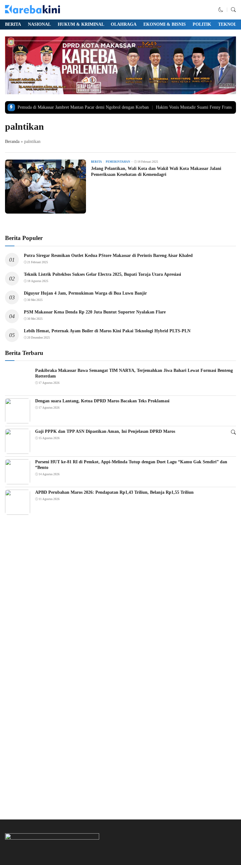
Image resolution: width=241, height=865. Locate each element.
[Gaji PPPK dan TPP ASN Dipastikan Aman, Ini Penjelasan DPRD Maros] (17, 449)
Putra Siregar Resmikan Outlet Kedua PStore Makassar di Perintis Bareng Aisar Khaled (108, 255)
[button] (220, 9)
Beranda (12, 141)
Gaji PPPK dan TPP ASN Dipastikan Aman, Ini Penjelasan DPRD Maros (105, 431)
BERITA (13, 24)
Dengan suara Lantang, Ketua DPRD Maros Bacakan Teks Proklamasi (102, 401)
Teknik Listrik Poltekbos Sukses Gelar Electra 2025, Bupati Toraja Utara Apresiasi (102, 274)
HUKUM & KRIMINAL (81, 24)
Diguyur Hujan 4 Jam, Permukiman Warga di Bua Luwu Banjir (85, 293)
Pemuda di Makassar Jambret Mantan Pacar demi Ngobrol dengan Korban (83, 107)
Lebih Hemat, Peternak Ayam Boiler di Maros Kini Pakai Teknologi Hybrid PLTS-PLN (107, 331)
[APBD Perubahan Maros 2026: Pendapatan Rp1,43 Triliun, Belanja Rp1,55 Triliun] (17, 510)
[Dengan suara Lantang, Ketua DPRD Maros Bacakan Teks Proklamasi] (17, 419)
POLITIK (202, 24)
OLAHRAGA (124, 24)
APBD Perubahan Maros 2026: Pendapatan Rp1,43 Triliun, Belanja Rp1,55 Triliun (114, 492)
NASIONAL (39, 24)
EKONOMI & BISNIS (164, 24)
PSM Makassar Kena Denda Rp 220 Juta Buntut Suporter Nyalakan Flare (95, 312)
